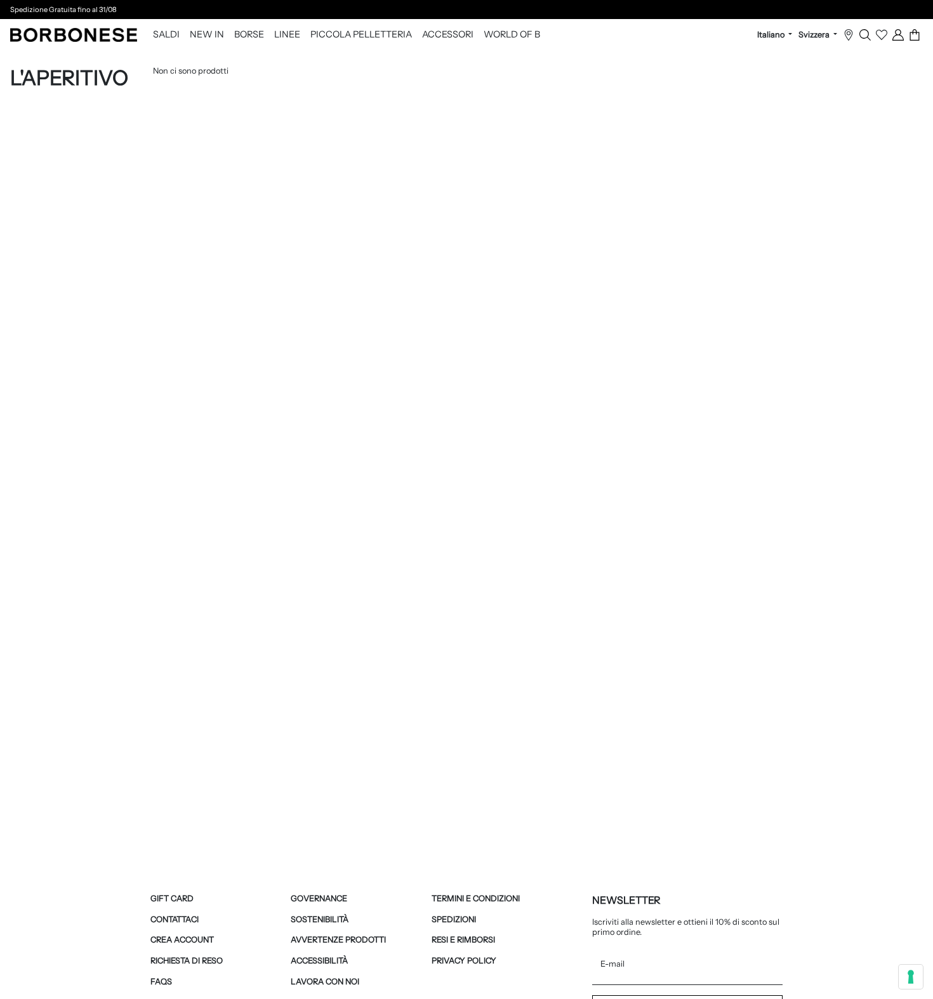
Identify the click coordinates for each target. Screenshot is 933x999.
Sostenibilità (319, 919)
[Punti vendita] (848, 35)
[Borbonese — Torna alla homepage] (73, 34)
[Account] (898, 35)
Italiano (771, 34)
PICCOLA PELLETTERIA (361, 35)
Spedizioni (454, 919)
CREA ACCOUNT (182, 939)
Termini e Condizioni (476, 898)
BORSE (249, 35)
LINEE (287, 35)
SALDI (166, 35)
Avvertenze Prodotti (338, 939)
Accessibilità (319, 960)
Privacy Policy (464, 960)
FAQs (161, 981)
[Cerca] (865, 35)
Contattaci (174, 919)
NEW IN (207, 35)
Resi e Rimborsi (463, 939)
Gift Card (172, 898)
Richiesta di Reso (186, 960)
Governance (319, 898)
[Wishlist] (881, 35)
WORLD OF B (512, 35)
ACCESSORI (447, 35)
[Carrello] (914, 35)
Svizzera (814, 34)
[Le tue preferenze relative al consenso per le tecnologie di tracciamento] (911, 977)
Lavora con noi (325, 981)
